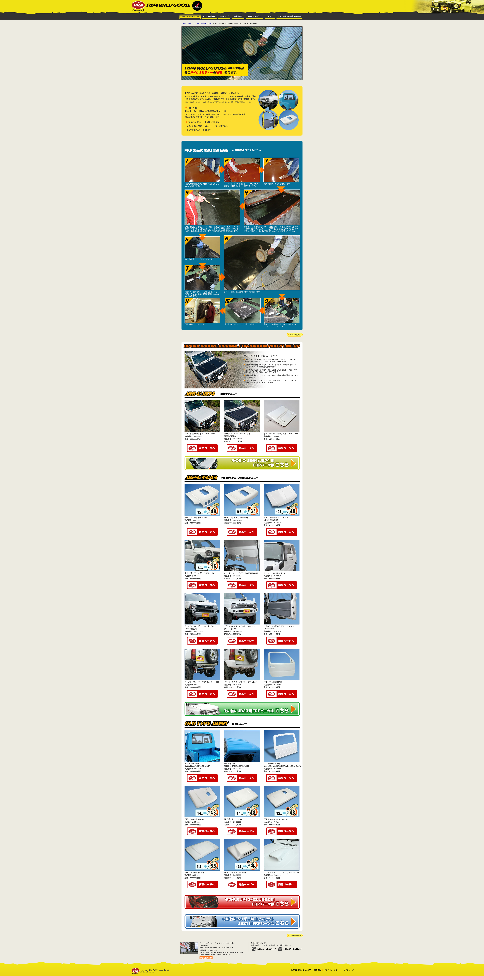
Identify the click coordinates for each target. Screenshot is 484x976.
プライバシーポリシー (332, 970)
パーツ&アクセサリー (203, 23)
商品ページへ (202, 448)
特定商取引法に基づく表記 (301, 970)
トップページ (187, 23)
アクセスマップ (206, 958)
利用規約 (317, 970)
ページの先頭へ (295, 335)
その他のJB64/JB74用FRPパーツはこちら (242, 463)
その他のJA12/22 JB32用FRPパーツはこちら (242, 902)
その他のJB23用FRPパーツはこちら (242, 709)
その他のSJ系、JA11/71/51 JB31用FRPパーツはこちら (242, 921)
